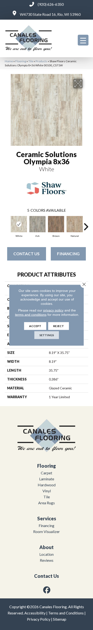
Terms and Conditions (66, 613)
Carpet (46, 473)
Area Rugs (46, 502)
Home (9, 61)
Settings (46, 335)
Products (41, 61)
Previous (7, 224)
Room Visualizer (46, 531)
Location (46, 554)
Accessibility (35, 613)
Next (85, 224)
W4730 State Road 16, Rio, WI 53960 (50, 14)
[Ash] (37, 224)
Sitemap (59, 619)
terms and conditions (30, 314)
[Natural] (74, 224)
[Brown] (56, 224)
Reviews (46, 560)
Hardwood (47, 484)
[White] (19, 224)
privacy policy (53, 310)
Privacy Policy (38, 619)
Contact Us (26, 253)
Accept (35, 326)
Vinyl (46, 490)
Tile (30, 61)
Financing (68, 253)
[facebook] (47, 590)
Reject (58, 326)
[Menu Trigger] (83, 40)
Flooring (20, 61)
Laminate (46, 479)
